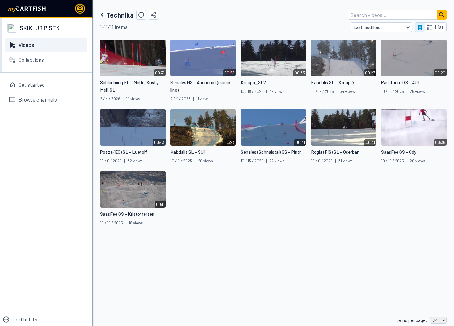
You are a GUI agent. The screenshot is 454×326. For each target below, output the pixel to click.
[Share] (153, 15)
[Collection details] (141, 15)
